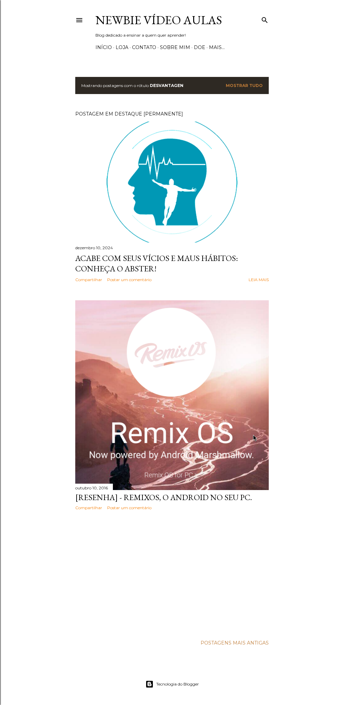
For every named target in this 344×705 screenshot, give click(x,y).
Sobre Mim (175, 47)
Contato (144, 47)
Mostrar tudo (244, 85)
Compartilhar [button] (88, 279)
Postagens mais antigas (235, 643)
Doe (199, 47)
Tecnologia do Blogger (177, 684)
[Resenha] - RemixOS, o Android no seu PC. (163, 497)
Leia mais (259, 279)
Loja (122, 47)
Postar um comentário (129, 279)
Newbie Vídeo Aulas (158, 20)
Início (103, 47)
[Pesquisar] (265, 18)
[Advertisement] (172, 574)
